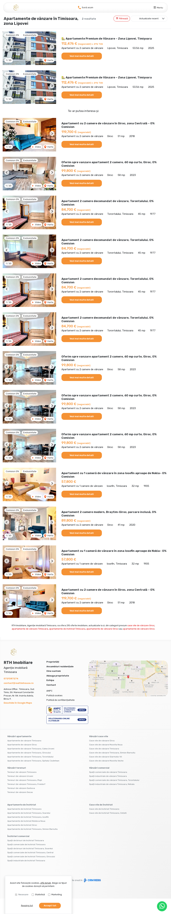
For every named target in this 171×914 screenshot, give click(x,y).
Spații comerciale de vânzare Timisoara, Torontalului (114, 780)
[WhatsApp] (162, 906)
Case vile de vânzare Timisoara (104, 748)
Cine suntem (53, 671)
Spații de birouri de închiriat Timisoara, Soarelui (30, 848)
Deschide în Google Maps (18, 703)
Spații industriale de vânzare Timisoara (108, 776)
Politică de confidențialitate (60, 700)
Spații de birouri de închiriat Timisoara (25, 840)
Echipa (50, 680)
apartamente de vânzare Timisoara (30, 629)
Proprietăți (52, 662)
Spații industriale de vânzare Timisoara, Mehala (111, 784)
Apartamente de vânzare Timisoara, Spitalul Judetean (33, 761)
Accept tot (50, 905)
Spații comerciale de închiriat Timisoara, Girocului (31, 856)
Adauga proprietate (57, 675)
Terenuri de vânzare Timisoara (21, 772)
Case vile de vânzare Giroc (102, 740)
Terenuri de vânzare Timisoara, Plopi (24, 780)
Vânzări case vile (98, 736)
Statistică (40, 894)
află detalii (45, 883)
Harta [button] (50, 60)
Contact (51, 685)
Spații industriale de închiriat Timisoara (26, 860)
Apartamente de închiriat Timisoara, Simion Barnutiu (32, 829)
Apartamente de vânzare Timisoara (24, 740)
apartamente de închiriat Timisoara (67, 629)
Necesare (23, 894)
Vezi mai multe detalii (82, 56)
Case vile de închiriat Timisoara (104, 809)
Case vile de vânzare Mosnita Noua (105, 744)
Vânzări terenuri (16, 768)
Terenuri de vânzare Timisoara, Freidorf (26, 784)
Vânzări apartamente (19, 736)
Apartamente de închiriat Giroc (22, 825)
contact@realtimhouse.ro (19, 683)
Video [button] (38, 147)
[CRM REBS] (92, 880)
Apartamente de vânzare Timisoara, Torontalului (30, 757)
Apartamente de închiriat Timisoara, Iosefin (28, 817)
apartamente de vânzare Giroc (102, 629)
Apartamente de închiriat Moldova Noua (26, 821)
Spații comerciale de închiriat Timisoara (26, 844)
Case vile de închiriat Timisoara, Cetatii (108, 813)
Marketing (56, 894)
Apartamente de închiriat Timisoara (24, 809)
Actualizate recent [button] (148, 18)
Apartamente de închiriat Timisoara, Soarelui (28, 813)
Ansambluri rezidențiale (59, 666)
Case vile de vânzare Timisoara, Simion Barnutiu (112, 753)
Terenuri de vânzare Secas (20, 792)
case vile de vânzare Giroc (140, 625)
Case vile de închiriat (101, 804)
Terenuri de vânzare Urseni (20, 776)
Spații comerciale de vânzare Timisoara (108, 772)
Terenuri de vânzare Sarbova (21, 788)
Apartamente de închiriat (21, 804)
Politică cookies (54, 695)
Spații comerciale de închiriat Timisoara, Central (30, 852)
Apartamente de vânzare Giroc (22, 744)
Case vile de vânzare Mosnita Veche (106, 761)
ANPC (49, 691)
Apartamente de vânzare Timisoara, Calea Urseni (30, 748)
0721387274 (11, 678)
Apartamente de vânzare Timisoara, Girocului (29, 753)
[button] (6, 47)
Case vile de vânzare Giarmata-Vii (105, 757)
